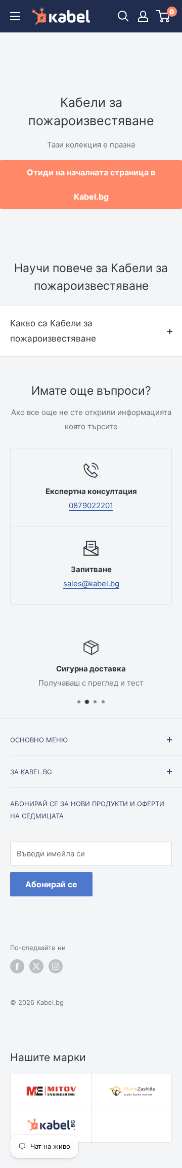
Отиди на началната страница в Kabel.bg (91, 184)
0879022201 (91, 505)
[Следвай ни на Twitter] (36, 966)
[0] (163, 16)
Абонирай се (51, 884)
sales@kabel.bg (91, 583)
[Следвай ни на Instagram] (56, 966)
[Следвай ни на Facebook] (17, 966)
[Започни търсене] (123, 16)
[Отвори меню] (15, 16)
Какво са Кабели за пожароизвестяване (53, 331)
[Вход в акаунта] (143, 16)
